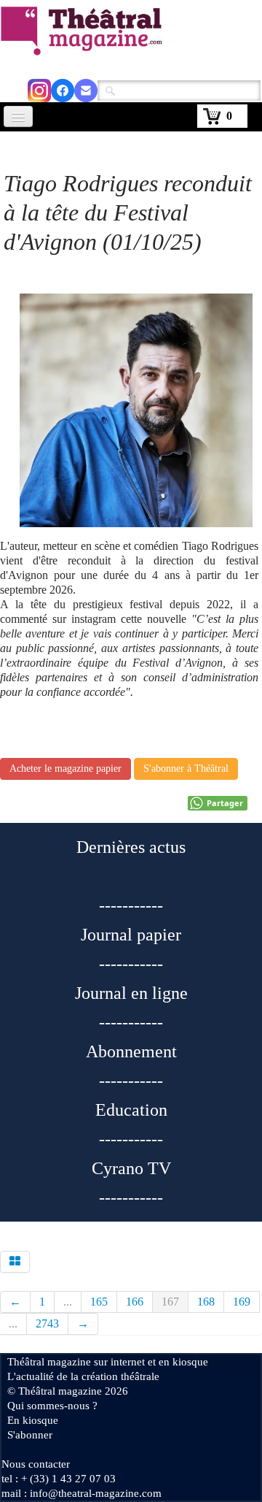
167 (170, 1301)
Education (131, 1109)
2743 (47, 1323)
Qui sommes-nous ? (52, 1405)
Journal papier (131, 934)
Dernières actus (131, 847)
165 (99, 1301)
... (67, 1301)
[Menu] (18, 116)
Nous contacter (35, 1464)
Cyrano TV (131, 1168)
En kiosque (32, 1420)
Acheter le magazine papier (65, 768)
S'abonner (29, 1435)
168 (206, 1301)
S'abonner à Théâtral (186, 768)
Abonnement (131, 1051)
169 (241, 1301)
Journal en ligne (131, 993)
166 (134, 1301)
